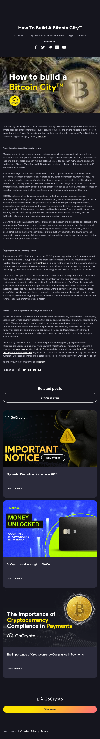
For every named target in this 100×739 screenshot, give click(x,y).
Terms (44, 731)
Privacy (35, 731)
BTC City (42, 136)
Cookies (24, 731)
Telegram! (40, 361)
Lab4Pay (40, 263)
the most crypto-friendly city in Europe (31, 349)
